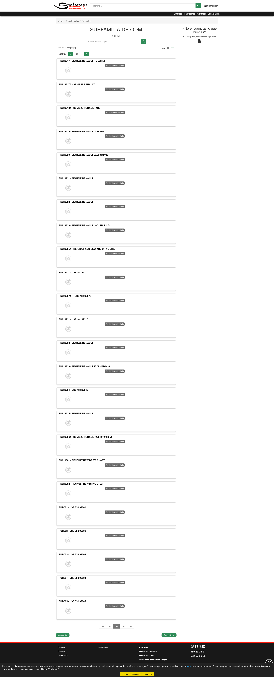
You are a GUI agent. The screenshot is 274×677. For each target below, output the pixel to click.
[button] (168, 48)
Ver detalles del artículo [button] (115, 65)
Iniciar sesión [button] (212, 5)
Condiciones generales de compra (153, 659)
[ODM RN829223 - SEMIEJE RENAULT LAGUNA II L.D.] (68, 235)
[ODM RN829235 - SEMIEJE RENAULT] (68, 423)
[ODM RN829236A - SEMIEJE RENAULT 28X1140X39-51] (68, 446)
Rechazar (136, 674)
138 (130, 626)
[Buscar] (198, 5)
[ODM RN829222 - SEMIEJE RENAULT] (68, 211)
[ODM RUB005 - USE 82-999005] (68, 611)
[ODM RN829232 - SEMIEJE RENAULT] (68, 352)
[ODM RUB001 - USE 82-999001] (68, 517)
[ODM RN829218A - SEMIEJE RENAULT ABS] (68, 117)
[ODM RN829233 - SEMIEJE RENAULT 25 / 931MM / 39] (68, 376)
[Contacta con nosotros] (269, 662)
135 (109, 626)
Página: (62, 53)
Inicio (60, 21)
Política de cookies (146, 655)
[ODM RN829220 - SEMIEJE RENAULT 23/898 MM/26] (68, 164)
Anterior (63, 635)
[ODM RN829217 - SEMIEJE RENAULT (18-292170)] (68, 70)
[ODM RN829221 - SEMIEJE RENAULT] (68, 188)
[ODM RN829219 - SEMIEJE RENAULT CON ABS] (68, 141)
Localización (213, 13)
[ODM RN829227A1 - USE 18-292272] (68, 305)
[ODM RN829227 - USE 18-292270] (68, 282)
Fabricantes (189, 13)
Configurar (148, 674)
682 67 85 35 (198, 655)
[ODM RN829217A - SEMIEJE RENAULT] (68, 94)
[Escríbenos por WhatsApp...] (192, 646)
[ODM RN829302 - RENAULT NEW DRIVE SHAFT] (68, 493)
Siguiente (169, 635)
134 (102, 626)
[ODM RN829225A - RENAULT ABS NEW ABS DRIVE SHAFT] (68, 258)
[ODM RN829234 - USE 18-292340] (68, 399)
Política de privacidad (148, 651)
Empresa (178, 13)
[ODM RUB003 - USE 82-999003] (68, 564)
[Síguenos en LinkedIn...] (203, 646)
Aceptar (125, 674)
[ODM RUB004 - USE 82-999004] (68, 587)
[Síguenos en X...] (200, 646)
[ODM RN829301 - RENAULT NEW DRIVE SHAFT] (68, 470)
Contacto (201, 13)
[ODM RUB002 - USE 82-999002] (68, 540)
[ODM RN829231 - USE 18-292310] (68, 329)
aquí (189, 666)
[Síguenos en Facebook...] (196, 646)
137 (123, 626)
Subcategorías (72, 21)
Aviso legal (143, 647)
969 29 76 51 (198, 651)
